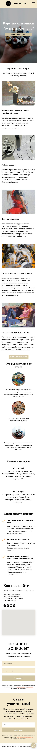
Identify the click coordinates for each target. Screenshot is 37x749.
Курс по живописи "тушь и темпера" (18, 26)
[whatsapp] (11, 605)
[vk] (5, 605)
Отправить (18, 678)
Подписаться (18, 730)
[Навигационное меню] (33, 3)
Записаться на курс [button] (18, 34)
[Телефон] (14, 605)
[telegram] (8, 605)
